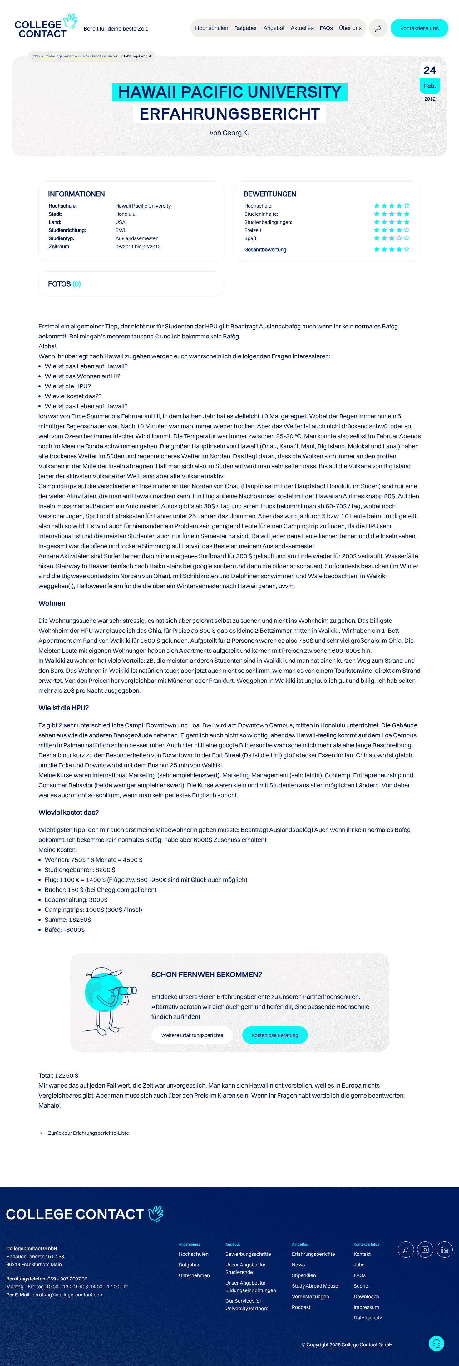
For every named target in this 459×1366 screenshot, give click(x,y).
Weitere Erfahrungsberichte (192, 1035)
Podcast (301, 1307)
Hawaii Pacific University (143, 206)
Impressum (366, 1307)
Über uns (350, 28)
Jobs (359, 1264)
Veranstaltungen (310, 1296)
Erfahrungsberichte (313, 1254)
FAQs (326, 28)
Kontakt (362, 1254)
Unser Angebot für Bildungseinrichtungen (250, 1286)
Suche (361, 1286)
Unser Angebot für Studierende (245, 1268)
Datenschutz (368, 1317)
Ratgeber (189, 1264)
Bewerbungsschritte (248, 1254)
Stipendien (304, 1275)
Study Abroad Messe (315, 1286)
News (298, 1264)
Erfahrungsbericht (136, 56)
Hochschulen (194, 1254)
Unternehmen (194, 1275)
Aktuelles (302, 28)
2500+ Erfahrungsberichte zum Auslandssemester (75, 56)
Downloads (366, 1296)
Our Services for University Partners (246, 1304)
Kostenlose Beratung (275, 1035)
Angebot (274, 28)
